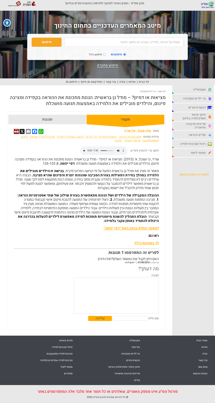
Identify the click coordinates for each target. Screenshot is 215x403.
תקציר (125, 119)
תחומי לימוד (66, 367)
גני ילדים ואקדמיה (148, 91)
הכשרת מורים (133, 360)
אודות (132, 82)
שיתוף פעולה (132, 140)
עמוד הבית (202, 340)
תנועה (118, 140)
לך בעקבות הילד (146, 243)
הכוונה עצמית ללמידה (70, 137)
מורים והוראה (66, 340)
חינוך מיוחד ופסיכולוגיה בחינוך (124, 367)
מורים (137, 380)
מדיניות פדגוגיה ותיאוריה (127, 373)
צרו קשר (111, 82)
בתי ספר (135, 347)
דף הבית (144, 82)
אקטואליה (134, 340)
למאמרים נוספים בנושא (194, 174)
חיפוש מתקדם (107, 65)
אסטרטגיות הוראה (130, 137)
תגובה (155, 275)
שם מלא (153, 318)
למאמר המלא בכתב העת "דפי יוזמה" (131, 228)
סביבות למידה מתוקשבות (60, 354)
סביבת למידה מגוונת (42, 137)
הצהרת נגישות (200, 373)
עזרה (122, 82)
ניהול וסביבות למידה (62, 347)
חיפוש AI (71, 82)
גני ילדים (91, 137)
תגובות (47, 119)
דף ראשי (162, 91)
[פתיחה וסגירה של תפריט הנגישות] (7, 23)
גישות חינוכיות (108, 137)
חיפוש (46, 42)
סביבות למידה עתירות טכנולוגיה (56, 360)
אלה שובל (144, 131)
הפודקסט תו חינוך (91, 82)
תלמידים (68, 373)
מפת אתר (202, 367)
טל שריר (129, 131)
